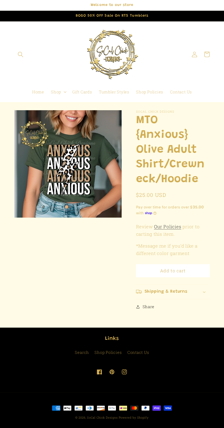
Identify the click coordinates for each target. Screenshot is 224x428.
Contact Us (138, 352)
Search (82, 352)
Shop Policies (108, 352)
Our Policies (167, 227)
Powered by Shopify (134, 417)
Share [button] (148, 306)
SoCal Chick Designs (102, 417)
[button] (20, 54)
